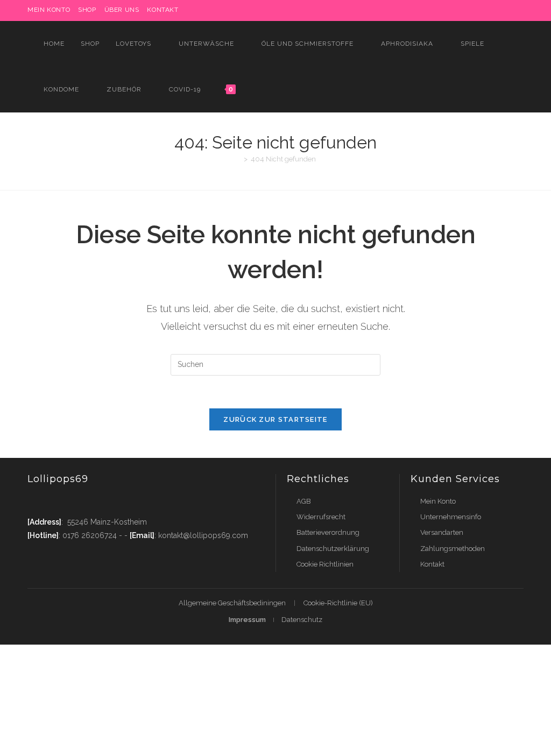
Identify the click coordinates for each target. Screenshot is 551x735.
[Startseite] (238, 159)
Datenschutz (301, 620)
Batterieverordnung (327, 532)
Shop (87, 9)
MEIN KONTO (48, 9)
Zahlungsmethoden (452, 549)
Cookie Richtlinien (325, 564)
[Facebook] (434, 10)
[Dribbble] (459, 10)
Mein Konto (438, 501)
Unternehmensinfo (450, 517)
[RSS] (519, 10)
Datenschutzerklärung (332, 549)
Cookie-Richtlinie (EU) (338, 603)
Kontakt (162, 9)
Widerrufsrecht (320, 517)
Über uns (121, 9)
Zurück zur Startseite (275, 419)
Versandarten (441, 532)
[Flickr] (496, 10)
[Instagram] (471, 10)
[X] (421, 10)
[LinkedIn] (483, 10)
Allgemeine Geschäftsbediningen (232, 603)
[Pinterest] (446, 10)
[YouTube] (508, 10)
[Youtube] (99, 501)
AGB (303, 501)
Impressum (247, 620)
